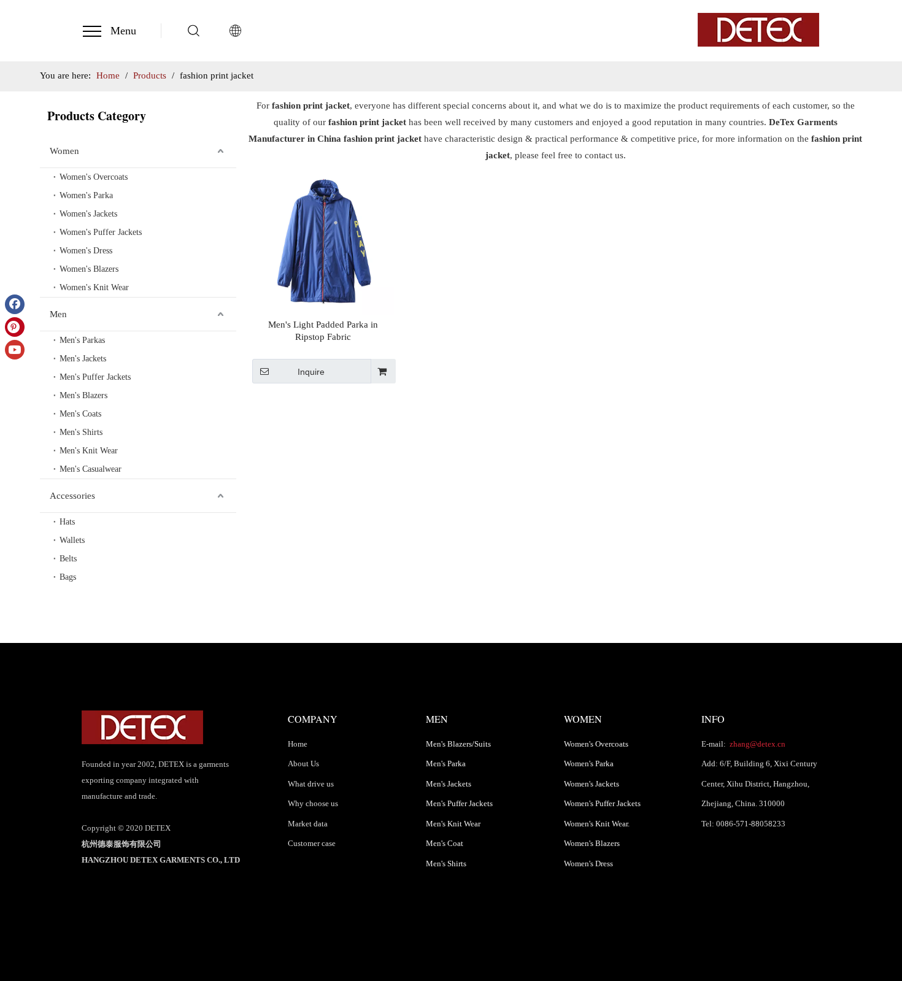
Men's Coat (444, 843)
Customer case (312, 843)
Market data (308, 823)
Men (58, 314)
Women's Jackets (88, 213)
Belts (68, 558)
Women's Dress (86, 250)
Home (297, 743)
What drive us (311, 783)
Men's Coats (80, 413)
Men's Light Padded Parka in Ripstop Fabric (323, 331)
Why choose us (313, 803)
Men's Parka (446, 763)
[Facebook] (15, 304)
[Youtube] (15, 350)
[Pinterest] (15, 327)
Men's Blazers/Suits (458, 743)
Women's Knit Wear (94, 287)
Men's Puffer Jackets (95, 377)
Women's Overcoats (94, 177)
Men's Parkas (82, 340)
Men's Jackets (83, 358)
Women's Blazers (89, 269)
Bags (68, 577)
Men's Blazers (83, 395)
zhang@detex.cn (756, 743)
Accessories (72, 496)
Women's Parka (86, 195)
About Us (303, 763)
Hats (67, 521)
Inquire (311, 372)
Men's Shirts (81, 432)
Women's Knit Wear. (597, 823)
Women (64, 151)
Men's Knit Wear (89, 450)
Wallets (72, 540)
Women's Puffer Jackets (101, 232)
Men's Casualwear (90, 469)
